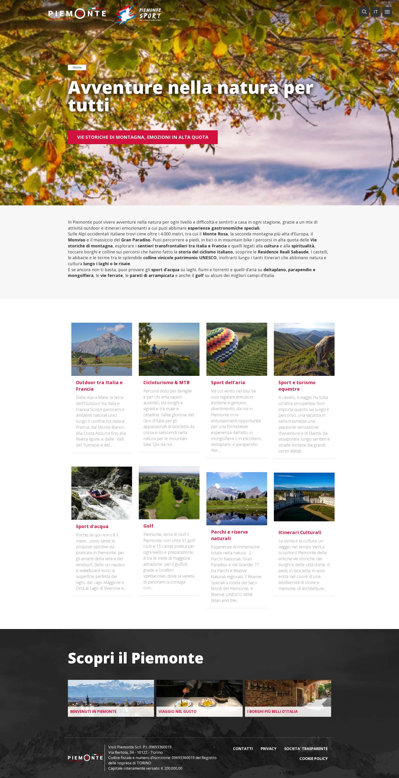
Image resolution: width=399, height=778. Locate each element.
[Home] (77, 13)
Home (77, 67)
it (376, 12)
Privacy (268, 748)
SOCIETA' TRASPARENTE (306, 748)
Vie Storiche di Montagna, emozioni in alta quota (143, 137)
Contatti (243, 748)
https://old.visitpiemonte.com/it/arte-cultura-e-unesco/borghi (288, 698)
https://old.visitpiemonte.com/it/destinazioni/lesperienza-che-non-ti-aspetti (111, 698)
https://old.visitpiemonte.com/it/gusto (199, 698)
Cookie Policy (313, 758)
